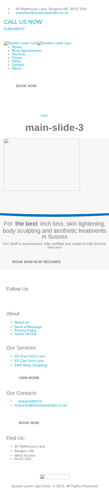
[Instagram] (11, 300)
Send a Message (28, 327)
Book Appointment (26, 51)
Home (17, 47)
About (16, 68)
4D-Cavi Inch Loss (29, 361)
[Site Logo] (37, 43)
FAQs (16, 61)
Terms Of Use (25, 334)
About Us (21, 322)
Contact (18, 65)
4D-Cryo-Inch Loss (29, 356)
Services (19, 54)
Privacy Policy (25, 330)
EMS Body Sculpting (30, 365)
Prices (17, 58)
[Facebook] (22, 300)
